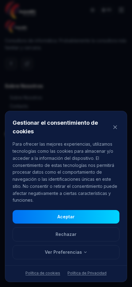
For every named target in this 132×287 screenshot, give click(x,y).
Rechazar (66, 234)
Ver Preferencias (63, 252)
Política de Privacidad (87, 273)
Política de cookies (42, 273)
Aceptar (66, 216)
